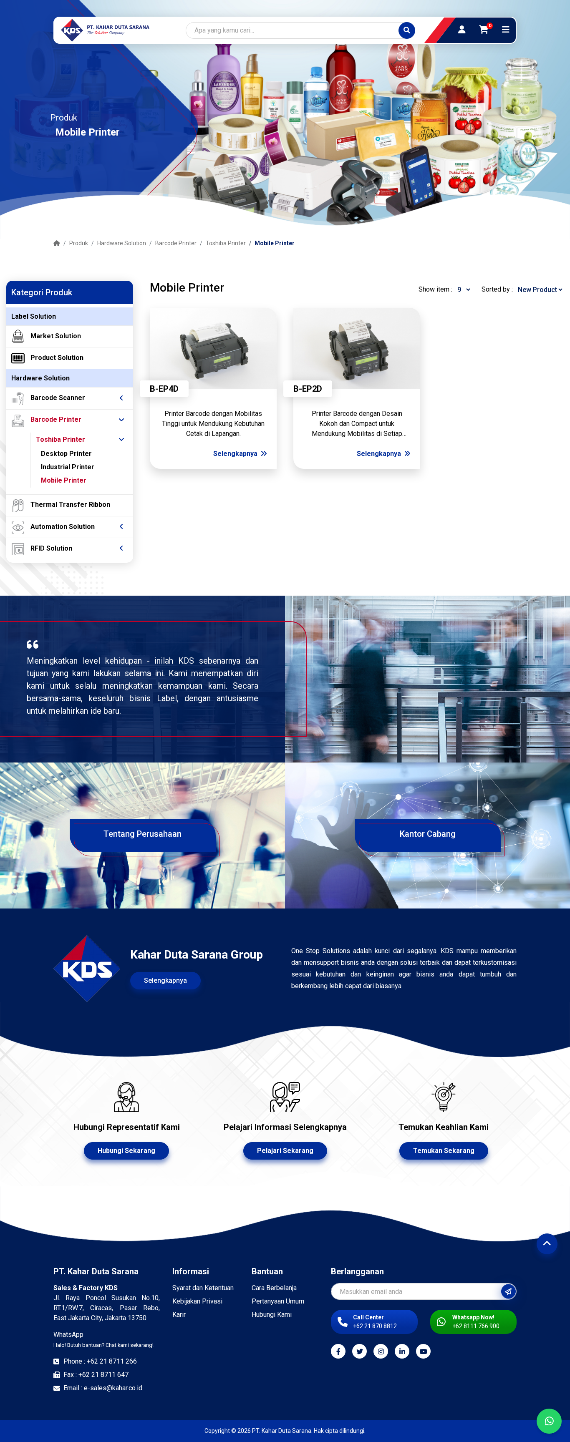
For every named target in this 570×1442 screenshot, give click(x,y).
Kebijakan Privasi (197, 1301)
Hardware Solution (121, 243)
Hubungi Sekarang (126, 1151)
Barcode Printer (176, 243)
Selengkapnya (236, 454)
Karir (179, 1315)
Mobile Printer (275, 243)
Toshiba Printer (226, 243)
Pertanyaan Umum (278, 1301)
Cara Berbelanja (274, 1288)
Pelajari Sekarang (285, 1151)
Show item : (435, 289)
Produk (78, 243)
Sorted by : (497, 289)
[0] (484, 29)
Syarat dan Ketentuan (203, 1288)
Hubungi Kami (272, 1315)
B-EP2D (307, 389)
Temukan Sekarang (443, 1151)
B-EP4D (164, 389)
